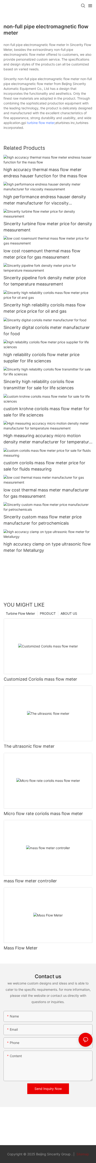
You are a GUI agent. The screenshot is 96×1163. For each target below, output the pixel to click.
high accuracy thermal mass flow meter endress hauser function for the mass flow (45, 172)
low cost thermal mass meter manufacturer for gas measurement (46, 493)
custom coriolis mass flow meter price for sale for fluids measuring (44, 465)
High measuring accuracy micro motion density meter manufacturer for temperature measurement (47, 439)
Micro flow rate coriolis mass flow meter (43, 813)
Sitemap (82, 1154)
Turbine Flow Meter (20, 613)
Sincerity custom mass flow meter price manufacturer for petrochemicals (42, 520)
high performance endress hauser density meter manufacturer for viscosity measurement (44, 200)
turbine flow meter (41, 123)
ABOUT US (69, 613)
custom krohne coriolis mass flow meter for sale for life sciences (46, 411)
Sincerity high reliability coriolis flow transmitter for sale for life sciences (38, 384)
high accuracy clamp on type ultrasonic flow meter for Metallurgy (47, 547)
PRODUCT (48, 613)
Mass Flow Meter (21, 947)
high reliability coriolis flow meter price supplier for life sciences (41, 357)
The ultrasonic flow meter (29, 746)
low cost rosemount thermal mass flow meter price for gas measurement (41, 254)
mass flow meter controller (30, 880)
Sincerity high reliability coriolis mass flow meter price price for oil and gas (44, 308)
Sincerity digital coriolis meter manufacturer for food (46, 330)
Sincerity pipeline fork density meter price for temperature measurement (44, 280)
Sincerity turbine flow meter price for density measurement (47, 226)
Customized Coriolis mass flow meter (40, 679)
